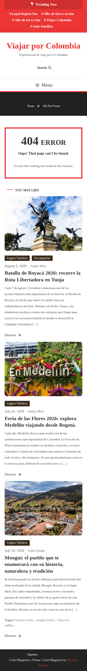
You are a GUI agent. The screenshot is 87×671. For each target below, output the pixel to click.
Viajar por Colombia (43, 45)
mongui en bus (45, 620)
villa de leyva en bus (59, 14)
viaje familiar (42, 26)
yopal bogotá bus (25, 14)
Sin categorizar (42, 258)
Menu (47, 84)
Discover (11, 335)
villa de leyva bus (27, 20)
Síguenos (32, 654)
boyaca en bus (24, 620)
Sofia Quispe (36, 550)
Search (42, 68)
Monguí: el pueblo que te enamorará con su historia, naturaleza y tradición (34, 564)
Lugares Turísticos (17, 258)
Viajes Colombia (58, 20)
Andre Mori (38, 266)
